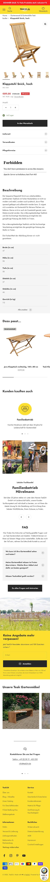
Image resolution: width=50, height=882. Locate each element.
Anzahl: (5, 102)
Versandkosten (19, 96)
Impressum (32, 840)
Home (5, 15)
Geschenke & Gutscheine (37, 797)
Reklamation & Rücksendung (8, 841)
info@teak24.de (25, 763)
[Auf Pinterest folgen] (17, 855)
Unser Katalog (8, 801)
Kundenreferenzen (34, 801)
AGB (29, 835)
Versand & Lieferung (10, 831)
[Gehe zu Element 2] (14, 76)
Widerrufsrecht (33, 827)
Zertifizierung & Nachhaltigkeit (33, 811)
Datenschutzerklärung (36, 831)
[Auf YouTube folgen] (24, 855)
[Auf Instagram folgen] (11, 855)
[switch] (44, 878)
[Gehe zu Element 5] (39, 76)
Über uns (6, 792)
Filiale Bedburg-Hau (10, 810)
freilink (27, 875)
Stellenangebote (8, 814)
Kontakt (30, 792)
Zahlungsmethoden (10, 835)
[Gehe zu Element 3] (22, 76)
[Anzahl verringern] (6, 107)
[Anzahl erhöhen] (15, 107)
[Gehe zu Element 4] (30, 76)
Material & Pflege (34, 805)
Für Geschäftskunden (10, 805)
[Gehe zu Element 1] (6, 76)
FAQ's (5, 827)
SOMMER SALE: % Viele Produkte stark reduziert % (25, 2)
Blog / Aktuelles (8, 797)
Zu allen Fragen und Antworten (25, 588)
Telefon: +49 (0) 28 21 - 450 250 (25, 759)
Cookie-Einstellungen (35, 844)
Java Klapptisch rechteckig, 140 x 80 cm (21, 366)
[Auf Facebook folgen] (4, 855)
